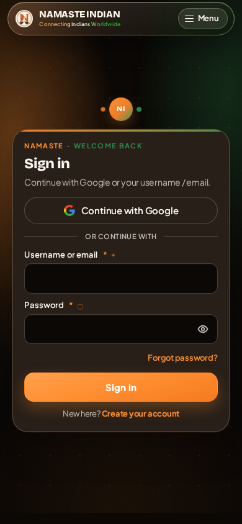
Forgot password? (182, 358)
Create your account (141, 413)
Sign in (121, 387)
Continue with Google (130, 210)
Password (53, 305)
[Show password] (203, 329)
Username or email (70, 255)
